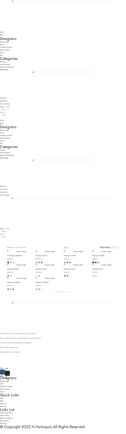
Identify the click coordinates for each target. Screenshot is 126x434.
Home (2, 32)
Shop (1, 35)
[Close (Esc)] (0, 430)
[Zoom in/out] (5, 430)
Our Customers (5, 104)
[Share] (2, 430)
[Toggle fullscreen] (4, 430)
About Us (3, 98)
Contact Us (3, 101)
